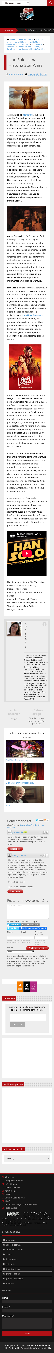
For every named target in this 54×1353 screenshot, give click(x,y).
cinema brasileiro (14, 1249)
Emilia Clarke (35, 42)
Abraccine (10, 1177)
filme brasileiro (13, 1269)
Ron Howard (37, 44)
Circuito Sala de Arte (15, 1197)
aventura (39, 39)
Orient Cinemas (12, 1187)
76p (25, 832)
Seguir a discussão (46, 820)
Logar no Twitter (13, 928)
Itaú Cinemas (11, 1190)
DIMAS (8, 1194)
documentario (12, 1259)
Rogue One (28, 114)
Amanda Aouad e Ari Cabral (32, 1215)
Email (23, 932)
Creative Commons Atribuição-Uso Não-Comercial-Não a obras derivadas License (26, 1218)
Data (22, 825)
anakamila (18, 832)
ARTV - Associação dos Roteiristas (21, 1204)
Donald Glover (20, 42)
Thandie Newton (24, 46)
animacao (10, 1240)
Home (12, 39)
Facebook (44, 624)
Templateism (27, 1348)
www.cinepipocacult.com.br (11, 1221)
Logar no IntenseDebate (14, 924)
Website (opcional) (39, 933)
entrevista (10, 1264)
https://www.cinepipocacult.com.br (14, 1225)
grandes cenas (13, 1273)
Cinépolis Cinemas (14, 1180)
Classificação (31, 825)
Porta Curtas (11, 1207)
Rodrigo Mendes (19, 855)
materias (10, 1283)
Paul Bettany (23, 44)
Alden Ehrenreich (26, 39)
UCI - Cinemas (11, 1184)
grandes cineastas (14, 1278)
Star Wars (10, 46)
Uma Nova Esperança (32, 315)
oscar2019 (10, 44)
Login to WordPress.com (30, 924)
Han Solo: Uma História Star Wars (31, 49)
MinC (7, 1201)
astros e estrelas (13, 1244)
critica (8, 42)
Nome (10, 932)
